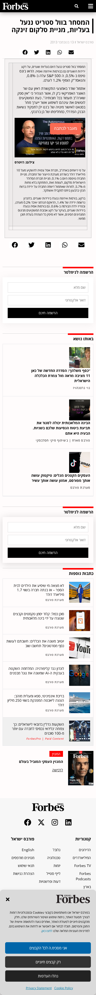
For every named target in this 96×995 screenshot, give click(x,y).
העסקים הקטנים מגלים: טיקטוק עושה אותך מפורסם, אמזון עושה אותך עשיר (60, 478)
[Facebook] (27, 822)
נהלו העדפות (48, 975)
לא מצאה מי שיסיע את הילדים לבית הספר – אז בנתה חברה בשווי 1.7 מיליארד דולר (39, 590)
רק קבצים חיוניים (48, 961)
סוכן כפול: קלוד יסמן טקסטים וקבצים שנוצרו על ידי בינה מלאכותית (38, 616)
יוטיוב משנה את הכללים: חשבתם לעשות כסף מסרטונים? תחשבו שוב (35, 643)
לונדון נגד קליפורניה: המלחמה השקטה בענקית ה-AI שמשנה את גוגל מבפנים (36, 670)
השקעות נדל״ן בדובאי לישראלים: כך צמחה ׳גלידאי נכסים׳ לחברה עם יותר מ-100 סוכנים (38, 729)
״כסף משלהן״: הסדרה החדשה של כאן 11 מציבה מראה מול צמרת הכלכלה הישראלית (60, 375)
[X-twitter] (41, 822)
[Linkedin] (68, 822)
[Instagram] (54, 822)
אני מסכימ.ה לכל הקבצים (48, 947)
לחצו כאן (47, 931)
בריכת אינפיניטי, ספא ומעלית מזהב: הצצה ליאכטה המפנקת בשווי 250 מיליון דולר (35, 700)
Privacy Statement (39, 988)
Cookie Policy (63, 988)
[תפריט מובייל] (90, 6)
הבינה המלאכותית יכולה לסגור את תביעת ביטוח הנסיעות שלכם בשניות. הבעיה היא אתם (61, 427)
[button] (7, 899)
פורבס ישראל (22, 839)
